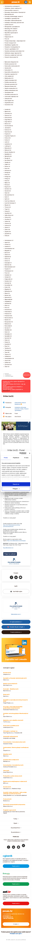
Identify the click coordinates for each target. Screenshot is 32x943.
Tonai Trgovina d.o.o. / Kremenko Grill (12, 731)
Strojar (6, 342)
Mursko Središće (9, 152)
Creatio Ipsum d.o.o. (11, 726)
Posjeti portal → (16, 866)
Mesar (6, 293)
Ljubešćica (7, 144)
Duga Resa (7, 119)
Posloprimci (8, 375)
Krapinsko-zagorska (10, 74)
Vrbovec (7, 223)
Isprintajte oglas (17, 591)
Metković (7, 150)
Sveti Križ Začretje (9, 203)
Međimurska (8, 78)
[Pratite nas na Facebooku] (8, 847)
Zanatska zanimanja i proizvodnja (13, 51)
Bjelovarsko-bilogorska (10, 62)
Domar (6, 260)
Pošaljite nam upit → (16, 933)
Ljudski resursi (8, 24)
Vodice (6, 221)
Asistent (7, 246)
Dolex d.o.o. (15, 678)
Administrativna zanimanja (11, 6)
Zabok (6, 227)
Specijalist (7, 336)
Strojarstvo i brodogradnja (11, 47)
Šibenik (6, 205)
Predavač (7, 313)
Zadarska (7, 98)
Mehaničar (7, 291)
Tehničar (7, 348)
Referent (7, 323)
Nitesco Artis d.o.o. (14, 805)
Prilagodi (15, 488)
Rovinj (6, 184)
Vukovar (7, 225)
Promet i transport (9, 43)
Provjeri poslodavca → (16, 632)
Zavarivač (7, 364)
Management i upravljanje (11, 26)
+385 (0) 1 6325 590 (8, 918)
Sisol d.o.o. (6, 695)
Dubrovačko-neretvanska (11, 66)
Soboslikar (7, 334)
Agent (6, 242)
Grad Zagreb (8, 100)
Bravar (6, 252)
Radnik (6, 319)
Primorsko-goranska (10, 84)
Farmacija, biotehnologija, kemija (13, 16)
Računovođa (8, 317)
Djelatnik (7, 256)
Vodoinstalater (8, 358)
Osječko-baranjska (9, 80)
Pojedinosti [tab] (16, 457)
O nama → (16, 924)
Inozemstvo (7, 104)
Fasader (7, 269)
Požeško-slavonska (9, 82)
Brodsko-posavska (9, 64)
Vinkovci (7, 217)
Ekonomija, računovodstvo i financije (14, 12)
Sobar (6, 332)
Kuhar (6, 287)
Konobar (7, 281)
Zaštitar (6, 362)
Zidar (6, 366)
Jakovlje (7, 127)
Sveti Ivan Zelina (9, 201)
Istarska (7, 68)
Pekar (6, 305)
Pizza (6, 307)
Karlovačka (7, 70)
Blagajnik (7, 250)
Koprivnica (7, 131)
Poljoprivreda (8, 36)
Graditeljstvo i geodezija (11, 18)
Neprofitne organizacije (10, 32)
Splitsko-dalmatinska (10, 90)
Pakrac (6, 166)
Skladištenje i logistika (10, 45)
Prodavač (7, 315)
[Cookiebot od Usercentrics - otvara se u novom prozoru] (19, 453)
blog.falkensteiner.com (8, 547)
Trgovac (7, 354)
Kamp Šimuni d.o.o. (8, 771)
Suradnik (7, 344)
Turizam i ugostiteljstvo (10, 49)
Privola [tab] (6, 457)
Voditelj (6, 356)
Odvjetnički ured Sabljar (10, 737)
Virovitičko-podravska (10, 94)
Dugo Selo (7, 121)
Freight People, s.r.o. (15, 701)
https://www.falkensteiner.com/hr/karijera (16, 540)
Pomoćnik (7, 309)
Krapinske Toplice (9, 136)
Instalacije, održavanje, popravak (13, 22)
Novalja (6, 158)
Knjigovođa (7, 279)
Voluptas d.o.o (7, 673)
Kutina (6, 140)
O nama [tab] (26, 457)
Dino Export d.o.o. (10, 684)
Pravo (6, 38)
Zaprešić (7, 233)
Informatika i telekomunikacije (12, 20)
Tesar (6, 352)
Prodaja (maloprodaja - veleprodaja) (14, 40)
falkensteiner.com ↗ (16, 614)
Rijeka (6, 182)
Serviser (7, 328)
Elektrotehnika (8, 14)
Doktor (6, 258)
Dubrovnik (7, 117)
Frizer (6, 273)
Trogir (6, 209)
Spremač (7, 338)
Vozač (6, 360)
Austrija (6, 109)
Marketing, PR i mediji (10, 28)
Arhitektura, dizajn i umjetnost (12, 8)
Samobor (7, 188)
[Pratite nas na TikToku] (23, 847)
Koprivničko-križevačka (11, 72)
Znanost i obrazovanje (10, 57)
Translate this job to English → (17, 627)
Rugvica (7, 186)
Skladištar (7, 330)
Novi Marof (7, 160)
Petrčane (7, 170)
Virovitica (7, 219)
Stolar (6, 340)
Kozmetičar (7, 285)
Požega (7, 176)
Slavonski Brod (8, 195)
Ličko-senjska (8, 76)
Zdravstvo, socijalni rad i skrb (12, 55)
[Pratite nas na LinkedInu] (13, 847)
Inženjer (7, 277)
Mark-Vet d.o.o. (10, 689)
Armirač (7, 244)
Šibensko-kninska (9, 86)
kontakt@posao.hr (8, 916)
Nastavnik (7, 297)
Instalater (7, 275)
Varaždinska (8, 92)
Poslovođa (7, 311)
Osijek (6, 164)
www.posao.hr (6, 390)
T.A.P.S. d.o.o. (13, 721)
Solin (6, 197)
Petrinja (6, 172)
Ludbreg (7, 146)
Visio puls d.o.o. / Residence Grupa (12, 787)
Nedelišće (7, 154)
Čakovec (7, 115)
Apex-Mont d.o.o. (15, 715)
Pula (6, 180)
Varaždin (7, 213)
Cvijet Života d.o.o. (12, 776)
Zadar (6, 229)
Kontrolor (7, 283)
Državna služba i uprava (11, 10)
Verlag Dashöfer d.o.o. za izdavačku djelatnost (15, 794)
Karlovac (7, 129)
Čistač (6, 254)
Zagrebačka (8, 102)
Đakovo (7, 123)
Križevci (7, 138)
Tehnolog (7, 350)
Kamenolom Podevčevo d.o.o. (12, 708)
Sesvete (7, 190)
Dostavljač (7, 262)
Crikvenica (7, 113)
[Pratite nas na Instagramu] (18, 847)
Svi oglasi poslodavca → (16, 621)
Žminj (6, 235)
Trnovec (7, 207)
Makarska (7, 148)
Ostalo (6, 34)
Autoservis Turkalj (14, 742)
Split (6, 199)
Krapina (7, 133)
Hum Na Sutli (8, 125)
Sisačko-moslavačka (10, 88)
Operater (7, 303)
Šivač (6, 346)
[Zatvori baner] (29, 453)
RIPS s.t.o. (15, 782)
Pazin (6, 168)
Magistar (7, 289)
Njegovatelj (7, 299)
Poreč (6, 174)
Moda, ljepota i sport (10, 30)
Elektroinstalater (9, 266)
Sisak (6, 193)
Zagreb (6, 231)
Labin (6, 142)
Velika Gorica (8, 215)
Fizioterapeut (8, 271)
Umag (6, 211)
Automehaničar (8, 248)
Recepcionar (8, 321)
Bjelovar (7, 111)
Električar (7, 264)
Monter (6, 295)
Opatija (6, 162)
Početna (7, 373)
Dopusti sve (16, 484)
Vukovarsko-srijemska (10, 96)
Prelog (6, 178)
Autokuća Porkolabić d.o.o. (13, 765)
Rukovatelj (7, 325)
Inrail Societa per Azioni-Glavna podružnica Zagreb (14, 811)
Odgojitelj (7, 301)
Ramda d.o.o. (7, 799)
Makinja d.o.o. (11, 760)
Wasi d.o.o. (7, 755)
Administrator (8, 240)
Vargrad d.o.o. (16, 749)
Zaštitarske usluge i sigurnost (12, 53)
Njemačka (7, 156)
